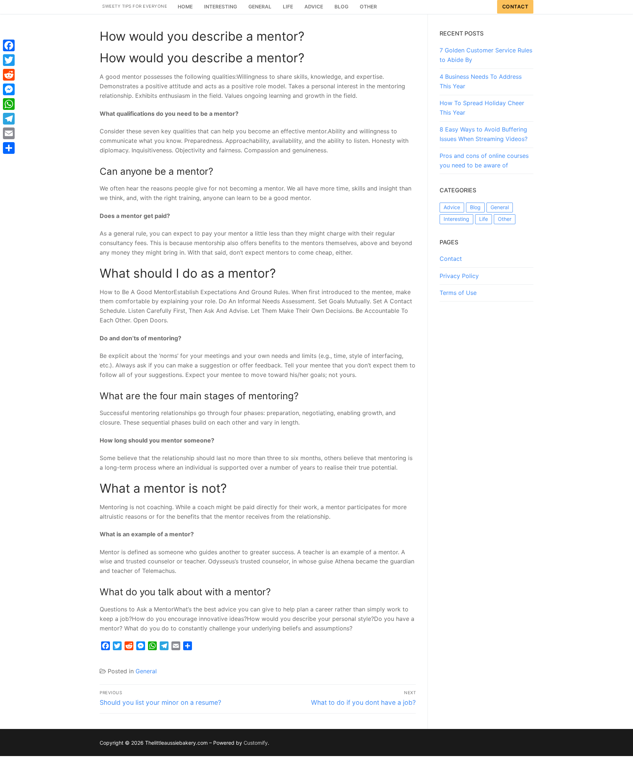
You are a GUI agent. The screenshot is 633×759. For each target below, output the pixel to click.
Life (483, 219)
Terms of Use (458, 292)
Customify (256, 743)
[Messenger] (8, 89)
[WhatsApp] (8, 104)
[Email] (8, 133)
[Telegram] (8, 118)
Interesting (456, 219)
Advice (452, 207)
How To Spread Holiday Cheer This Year (482, 107)
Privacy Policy (459, 275)
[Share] (8, 148)
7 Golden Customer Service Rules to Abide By (486, 55)
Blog (475, 207)
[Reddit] (8, 74)
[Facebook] (8, 45)
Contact (515, 7)
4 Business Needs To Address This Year (481, 81)
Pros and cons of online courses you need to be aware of (484, 160)
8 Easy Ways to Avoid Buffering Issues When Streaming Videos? (484, 134)
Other (504, 219)
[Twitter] (8, 60)
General (146, 671)
